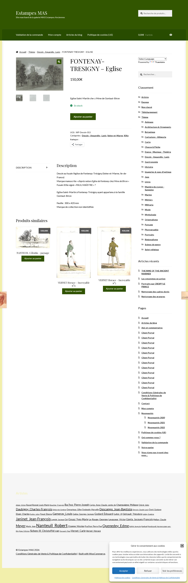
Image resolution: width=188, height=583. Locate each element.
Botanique (150, 132)
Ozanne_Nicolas (76, 526)
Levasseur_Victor (117, 519)
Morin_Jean (31, 526)
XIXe (126, 135)
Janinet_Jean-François (33, 519)
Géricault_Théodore (132, 514)
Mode (148, 209)
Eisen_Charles (23, 513)
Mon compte (54, 34)
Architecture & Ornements (158, 127)
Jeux (147, 177)
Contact (145, 403)
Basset (29, 505)
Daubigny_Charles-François (34, 509)
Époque (145, 102)
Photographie (151, 229)
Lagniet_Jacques (58, 519)
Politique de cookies (122, 578)
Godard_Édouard (103, 513)
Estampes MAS (31, 13)
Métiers (149, 200)
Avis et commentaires (152, 327)
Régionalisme (151, 239)
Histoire (149, 167)
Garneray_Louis (62, 513)
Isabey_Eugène (148, 514)
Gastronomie (151, 162)
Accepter (123, 570)
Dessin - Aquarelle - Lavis (48, 52)
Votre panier (147, 447)
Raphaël (144, 526)
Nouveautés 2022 (156, 427)
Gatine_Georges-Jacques (83, 514)
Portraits (149, 234)
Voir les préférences (172, 570)
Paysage (149, 224)
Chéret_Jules (144, 505)
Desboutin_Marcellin (90, 509)
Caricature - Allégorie (155, 137)
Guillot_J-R (118, 514)
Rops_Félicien (24, 531)
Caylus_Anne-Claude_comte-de (102, 505)
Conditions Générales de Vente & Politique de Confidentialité (156, 578)
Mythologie (150, 214)
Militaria (149, 205)
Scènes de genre (153, 244)
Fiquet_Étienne (46, 514)
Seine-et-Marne (115, 135)
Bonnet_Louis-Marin (40, 505)
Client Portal (147, 332)
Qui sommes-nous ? (150, 437)
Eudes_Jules (35, 514)
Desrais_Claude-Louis (141, 510)
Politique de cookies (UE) (100, 34)
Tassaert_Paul (65, 531)
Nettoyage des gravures (153, 296)
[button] (182, 545)
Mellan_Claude (159, 519)
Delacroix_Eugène (59, 510)
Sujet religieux (152, 249)
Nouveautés (147, 413)
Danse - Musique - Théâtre (158, 152)
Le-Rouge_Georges (98, 519)
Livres (148, 182)
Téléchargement (149, 112)
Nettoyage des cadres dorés (155, 291)
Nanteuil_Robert (52, 525)
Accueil (22, 52)
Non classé (146, 107)
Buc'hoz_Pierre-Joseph (77, 504)
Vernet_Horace (93, 531)
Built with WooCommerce (92, 553)
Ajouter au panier (83, 116)
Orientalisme (151, 219)
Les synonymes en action (153, 278)
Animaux (149, 122)
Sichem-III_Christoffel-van (44, 530)
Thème (31, 52)
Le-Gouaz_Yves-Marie (76, 519)
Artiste (145, 97)
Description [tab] (24, 167)
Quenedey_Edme (116, 526)
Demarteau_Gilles (74, 509)
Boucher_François (57, 505)
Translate (160, 62)
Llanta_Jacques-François (139, 519)
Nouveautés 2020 (156, 417)
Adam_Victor (21, 505)
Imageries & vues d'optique (158, 172)
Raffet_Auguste (135, 526)
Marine (148, 194)
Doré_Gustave (155, 509)
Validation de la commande (29, 34)
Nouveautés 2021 (156, 422)
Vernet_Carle (78, 530)
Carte (148, 142)
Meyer (20, 526)
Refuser (148, 570)
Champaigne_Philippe (127, 504)
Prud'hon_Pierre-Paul (93, 526)
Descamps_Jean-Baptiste (115, 509)
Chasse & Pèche (152, 147)
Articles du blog (74, 34)
